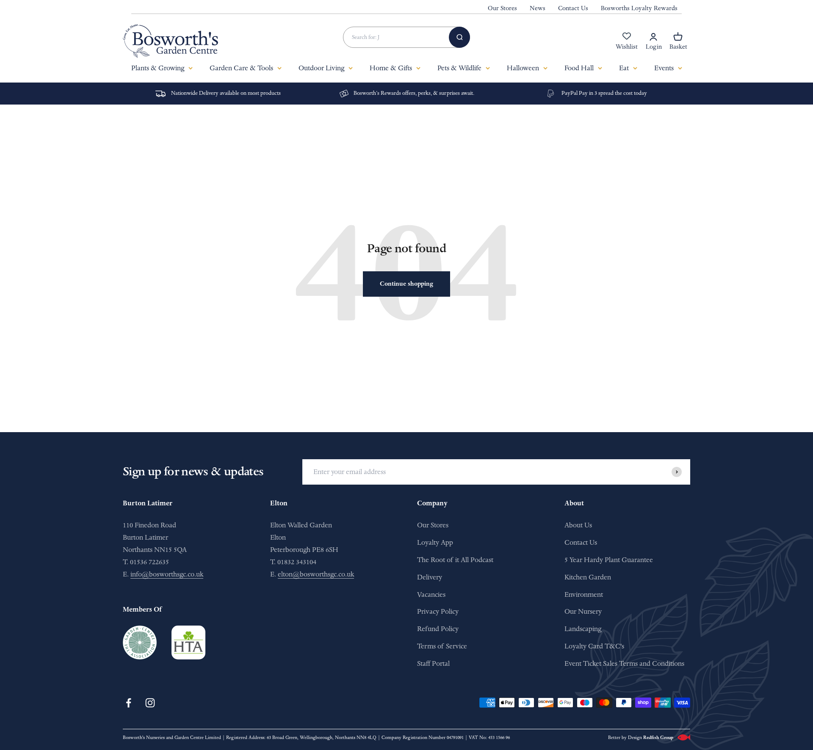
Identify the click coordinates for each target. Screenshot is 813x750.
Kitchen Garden (587, 577)
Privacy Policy (438, 611)
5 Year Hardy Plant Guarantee (608, 559)
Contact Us (573, 8)
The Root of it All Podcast (455, 559)
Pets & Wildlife (459, 67)
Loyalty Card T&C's (594, 646)
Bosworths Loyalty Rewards (639, 8)
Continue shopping (406, 284)
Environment (583, 594)
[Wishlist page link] (627, 40)
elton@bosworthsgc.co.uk (316, 574)
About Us (578, 525)
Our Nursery (583, 611)
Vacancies (431, 594)
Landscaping (582, 628)
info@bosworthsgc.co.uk (166, 574)
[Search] (459, 37)
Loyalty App (435, 542)
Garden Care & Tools (241, 67)
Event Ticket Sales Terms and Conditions (624, 663)
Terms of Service (442, 646)
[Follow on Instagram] (150, 703)
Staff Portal (433, 663)
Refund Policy (438, 628)
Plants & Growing (157, 67)
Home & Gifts (391, 67)
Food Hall (579, 67)
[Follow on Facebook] (128, 703)
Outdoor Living (321, 67)
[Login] (653, 36)
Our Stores (502, 8)
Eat (624, 67)
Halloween (523, 67)
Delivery (429, 577)
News (537, 8)
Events (664, 67)
